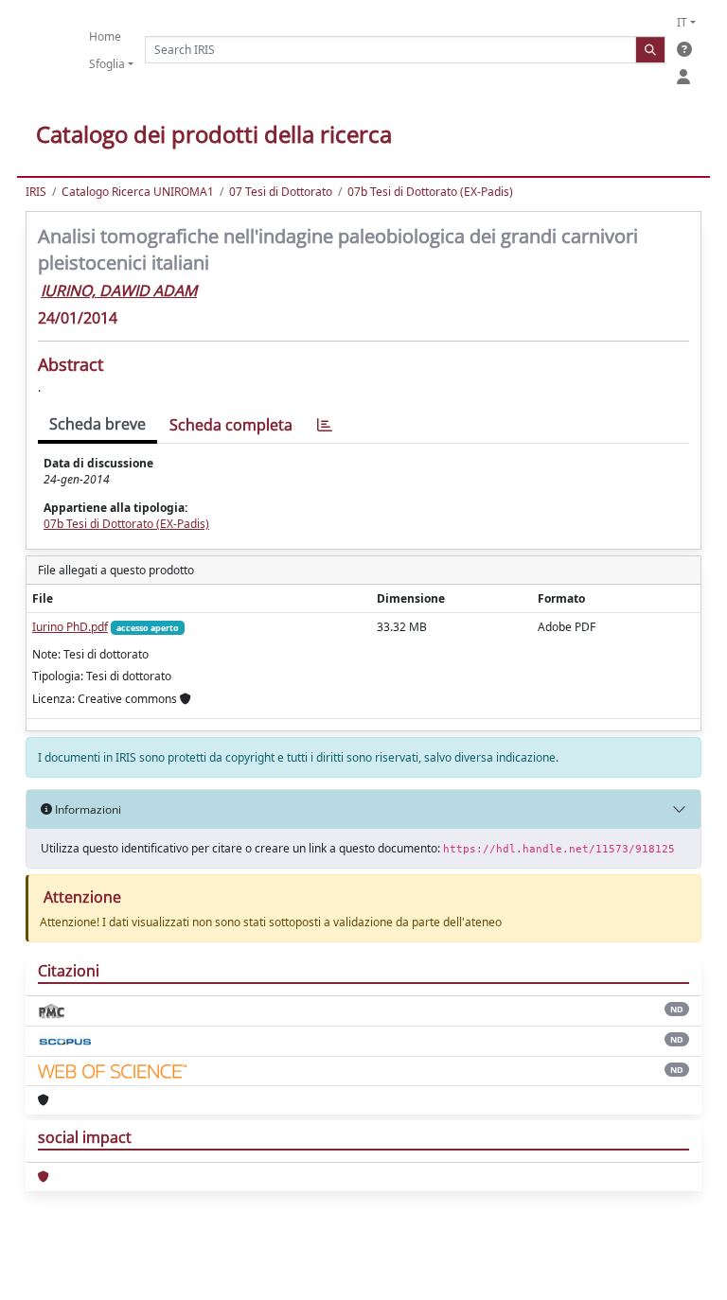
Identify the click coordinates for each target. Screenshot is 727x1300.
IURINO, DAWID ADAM (119, 290)
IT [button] (682, 22)
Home (105, 36)
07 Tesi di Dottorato (280, 192)
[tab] (325, 425)
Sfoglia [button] (107, 64)
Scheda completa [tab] (231, 424)
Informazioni (86, 809)
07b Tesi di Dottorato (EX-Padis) (430, 192)
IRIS (36, 192)
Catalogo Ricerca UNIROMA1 (138, 192)
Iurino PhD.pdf (70, 627)
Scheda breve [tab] (97, 423)
